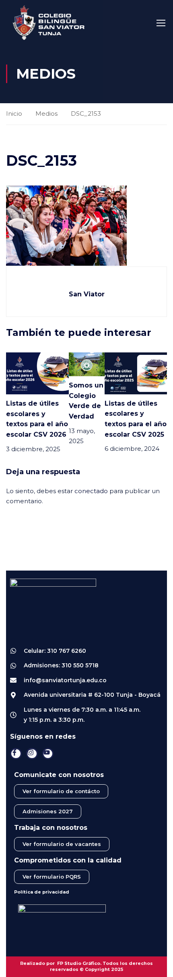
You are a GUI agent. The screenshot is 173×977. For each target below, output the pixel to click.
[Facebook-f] (16, 754)
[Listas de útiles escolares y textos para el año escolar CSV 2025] (136, 373)
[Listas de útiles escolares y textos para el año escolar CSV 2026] (37, 373)
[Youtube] (48, 754)
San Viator (87, 294)
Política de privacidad (41, 892)
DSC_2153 (86, 113)
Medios (46, 113)
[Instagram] (32, 754)
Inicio (14, 113)
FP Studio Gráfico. (79, 963)
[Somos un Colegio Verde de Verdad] (87, 364)
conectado (91, 491)
